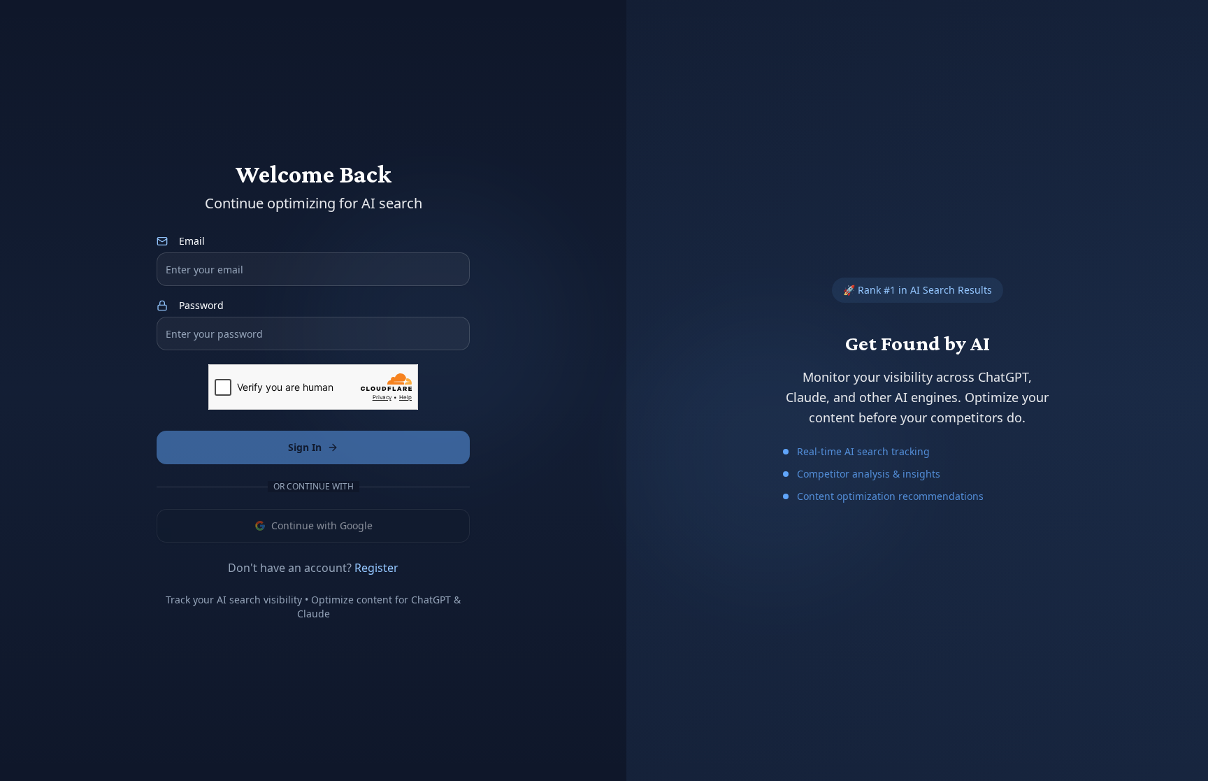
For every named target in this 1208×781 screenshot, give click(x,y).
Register (376, 567)
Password (201, 305)
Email (192, 241)
